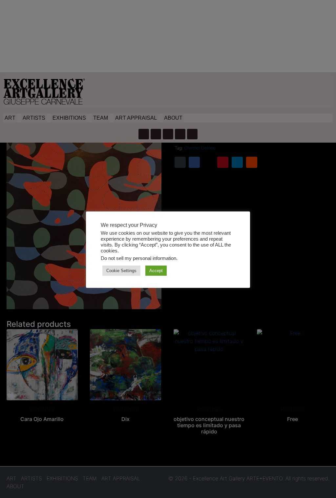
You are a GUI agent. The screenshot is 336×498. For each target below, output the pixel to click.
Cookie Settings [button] (121, 270)
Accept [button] (156, 270)
